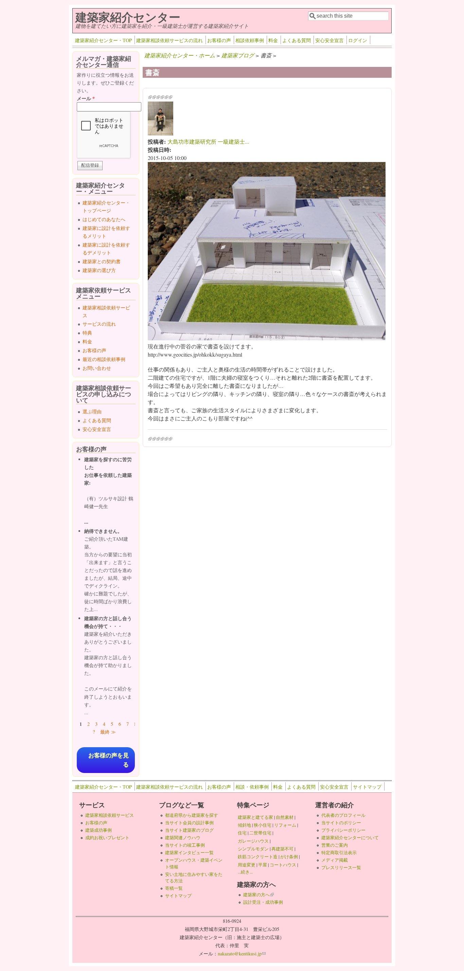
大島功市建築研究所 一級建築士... (208, 141)
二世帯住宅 (260, 833)
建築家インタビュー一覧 (189, 852)
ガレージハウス (253, 841)
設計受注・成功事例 (263, 902)
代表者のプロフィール (343, 815)
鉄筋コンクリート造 (258, 856)
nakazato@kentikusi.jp (242, 953)
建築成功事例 (98, 830)
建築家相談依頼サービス (109, 815)
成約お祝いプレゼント (107, 837)
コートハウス (283, 865)
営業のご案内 (334, 845)
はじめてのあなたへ (104, 219)
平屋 (262, 865)
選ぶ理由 (92, 411)
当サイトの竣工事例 (185, 845)
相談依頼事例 (249, 40)
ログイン (357, 40)
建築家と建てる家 (255, 817)
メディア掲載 (334, 860)
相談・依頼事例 (252, 787)
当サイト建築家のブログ (189, 830)
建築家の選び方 (99, 270)
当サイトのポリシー (341, 823)
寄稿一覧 (174, 888)
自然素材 (284, 817)
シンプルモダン (253, 849)
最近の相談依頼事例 (104, 359)
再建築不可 (282, 849)
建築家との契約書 (102, 261)
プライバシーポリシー (343, 830)
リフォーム (285, 825)
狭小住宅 (262, 825)
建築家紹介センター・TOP (103, 40)
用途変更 (246, 865)
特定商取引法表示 (339, 852)
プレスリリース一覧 (341, 867)
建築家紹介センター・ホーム (179, 55)
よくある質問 (296, 40)
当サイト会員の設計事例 (189, 823)
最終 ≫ (108, 732)
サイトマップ (367, 787)
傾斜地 (244, 825)
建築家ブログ (237, 55)
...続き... (245, 872)
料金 (273, 40)
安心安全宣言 (329, 40)
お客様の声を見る (108, 760)
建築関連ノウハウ (182, 837)
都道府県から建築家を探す (191, 815)
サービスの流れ (99, 324)
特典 (87, 332)
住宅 (242, 833)
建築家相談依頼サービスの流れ (169, 40)
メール (86, 98)
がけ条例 (289, 856)
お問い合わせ (97, 368)
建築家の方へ (258, 895)
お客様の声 (219, 40)
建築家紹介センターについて (350, 837)
